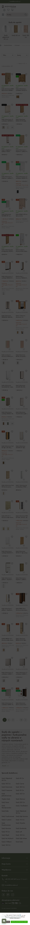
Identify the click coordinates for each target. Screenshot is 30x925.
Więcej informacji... (15, 918)
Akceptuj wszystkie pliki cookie (19, 921)
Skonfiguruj (6, 921)
